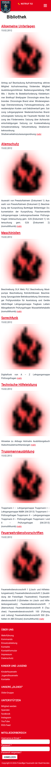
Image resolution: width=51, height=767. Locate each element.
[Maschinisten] (25, 283)
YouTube (5, 721)
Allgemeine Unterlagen (18, 26)
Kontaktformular (9, 650)
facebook (5, 714)
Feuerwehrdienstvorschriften (22, 533)
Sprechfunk (9, 318)
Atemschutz (10, 144)
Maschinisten (11, 233)
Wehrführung (7, 635)
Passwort (6, 745)
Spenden (5, 710)
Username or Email (11, 738)
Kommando (7, 639)
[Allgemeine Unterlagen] (25, 77)
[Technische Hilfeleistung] (25, 435)
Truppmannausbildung (17, 451)
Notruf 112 (27, 4)
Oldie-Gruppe (7, 692)
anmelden (10, 757)
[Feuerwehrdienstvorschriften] (25, 583)
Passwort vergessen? (11, 752)
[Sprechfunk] (25, 368)
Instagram (6, 717)
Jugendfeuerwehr (9, 675)
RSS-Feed (5, 725)
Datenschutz (7, 658)
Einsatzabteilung (9, 643)
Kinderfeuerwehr (9, 671)
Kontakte (5, 647)
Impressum (6, 654)
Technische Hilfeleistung (19, 385)
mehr (38, 134)
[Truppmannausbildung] (25, 502)
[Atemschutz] (25, 194)
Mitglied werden (8, 706)
